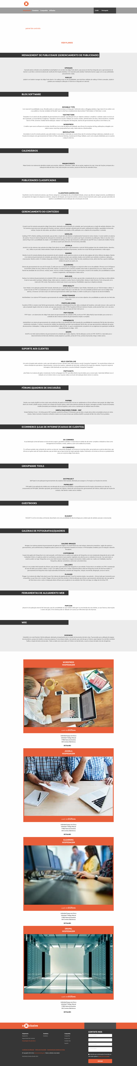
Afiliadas (52, 10)
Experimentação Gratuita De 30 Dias (56, 1049)
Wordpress (68, 663)
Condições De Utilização (28, 1049)
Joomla (68, 752)
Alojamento (27, 10)
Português (105, 10)
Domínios (35, 10)
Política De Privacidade (40, 1049)
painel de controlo (33, 28)
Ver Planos (67, 43)
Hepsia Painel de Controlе (28, 1038)
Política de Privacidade (103, 1056)
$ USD (97, 10)
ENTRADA (111, 3)
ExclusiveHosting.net (39, 1053)
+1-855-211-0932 (86, 3)
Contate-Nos (67, 1040)
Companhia (44, 10)
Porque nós (67, 1038)
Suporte (66, 1043)
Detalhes (67, 745)
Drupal (68, 930)
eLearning (68, 841)
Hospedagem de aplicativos (29, 1040)
